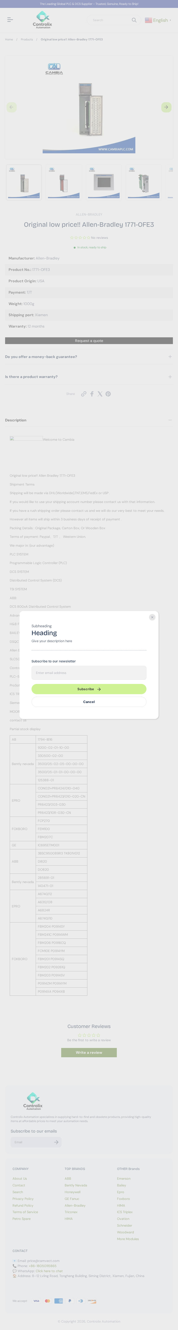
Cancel (89, 702)
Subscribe (85, 689)
